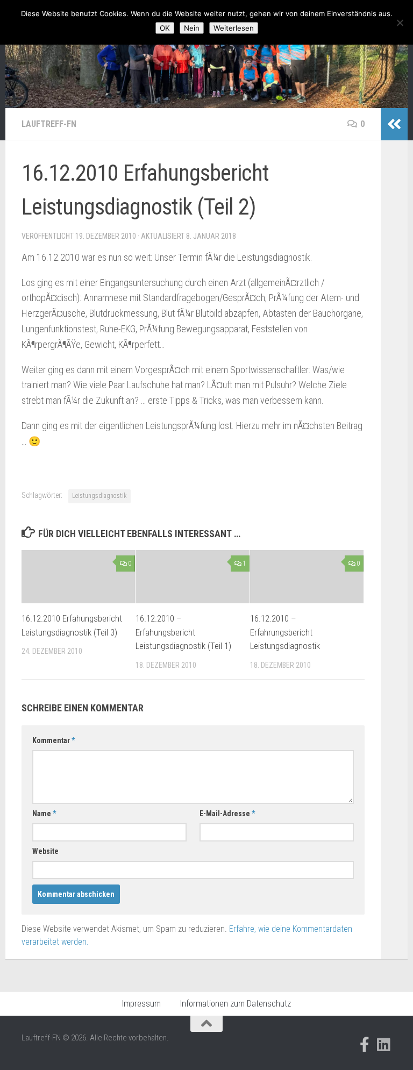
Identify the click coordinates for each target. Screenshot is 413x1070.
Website (45, 851)
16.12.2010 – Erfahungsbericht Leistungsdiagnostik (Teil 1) (183, 632)
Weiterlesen (233, 28)
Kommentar (53, 740)
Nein (192, 28)
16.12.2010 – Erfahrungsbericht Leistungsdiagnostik (285, 632)
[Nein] (399, 22)
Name (44, 813)
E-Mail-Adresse (227, 813)
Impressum (141, 1003)
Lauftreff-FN (49, 124)
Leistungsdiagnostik (99, 496)
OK (165, 28)
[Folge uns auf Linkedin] (383, 1044)
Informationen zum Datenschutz (235, 1003)
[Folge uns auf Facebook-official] (364, 1044)
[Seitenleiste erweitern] (394, 124)
